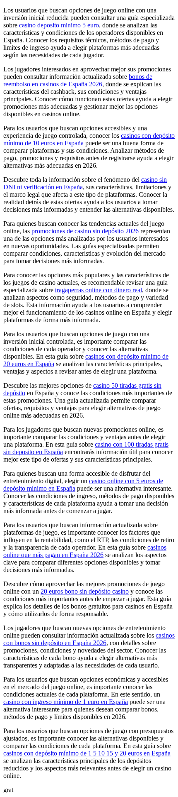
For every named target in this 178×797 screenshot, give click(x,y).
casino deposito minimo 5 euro (59, 25)
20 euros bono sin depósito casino (85, 591)
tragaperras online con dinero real (98, 289)
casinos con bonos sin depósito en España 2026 (89, 639)
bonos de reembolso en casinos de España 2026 (77, 80)
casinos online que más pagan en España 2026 (84, 551)
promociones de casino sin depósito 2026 (85, 231)
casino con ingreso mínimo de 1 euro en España (65, 701)
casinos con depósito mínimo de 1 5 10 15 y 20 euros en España (87, 753)
